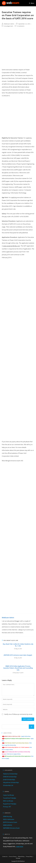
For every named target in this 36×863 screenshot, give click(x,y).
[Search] (31, 726)
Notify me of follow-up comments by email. (18, 714)
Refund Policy (21, 856)
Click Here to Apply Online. (14, 754)
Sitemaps (18, 858)
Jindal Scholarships (9, 780)
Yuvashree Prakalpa (9, 798)
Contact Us (4, 856)
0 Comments (20, 26)
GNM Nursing (7, 816)
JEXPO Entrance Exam (10, 822)
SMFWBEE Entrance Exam (11, 828)
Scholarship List (8, 785)
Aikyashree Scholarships (11, 782)
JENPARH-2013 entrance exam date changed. (18, 655)
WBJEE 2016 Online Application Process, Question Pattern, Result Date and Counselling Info (18, 668)
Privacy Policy (29, 856)
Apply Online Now (26, 736)
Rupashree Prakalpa (9, 804)
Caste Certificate (8, 795)
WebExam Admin (9, 24)
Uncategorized (8, 26)
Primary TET (7, 807)
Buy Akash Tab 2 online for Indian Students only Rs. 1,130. (18, 645)
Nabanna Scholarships (10, 774)
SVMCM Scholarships (10, 777)
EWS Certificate (8, 801)
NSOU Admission (8, 819)
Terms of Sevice (12, 856)
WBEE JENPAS (7, 825)
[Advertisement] (18, 48)
